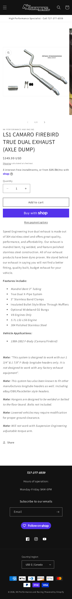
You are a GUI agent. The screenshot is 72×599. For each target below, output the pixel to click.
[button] (5, 7)
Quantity (7, 181)
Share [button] (10, 442)
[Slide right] (44, 122)
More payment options (36, 222)
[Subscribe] (58, 511)
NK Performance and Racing (30, 592)
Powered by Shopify (54, 592)
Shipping (7, 163)
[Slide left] (27, 122)
